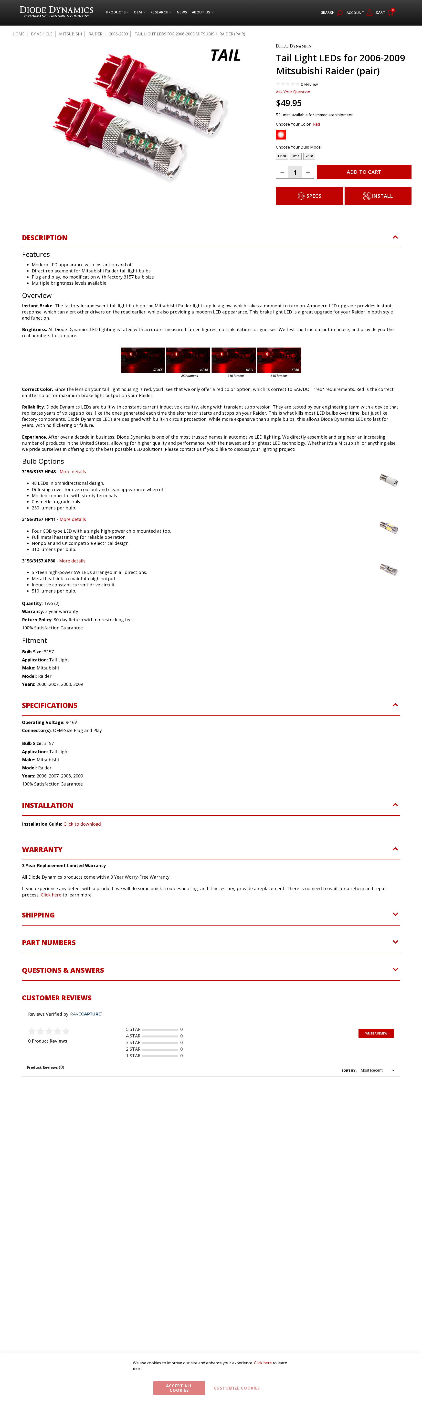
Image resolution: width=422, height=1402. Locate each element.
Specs (314, 196)
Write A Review (376, 1059)
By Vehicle (42, 34)
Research (159, 13)
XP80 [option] (309, 156)
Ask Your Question (293, 92)
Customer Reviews (57, 1022)
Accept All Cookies (179, 1388)
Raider (95, 34)
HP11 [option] (295, 156)
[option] (281, 135)
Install (382, 196)
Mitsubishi (70, 34)
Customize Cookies (237, 1388)
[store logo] (56, 12)
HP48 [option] (282, 156)
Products (116, 13)
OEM (138, 13)
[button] (35, 212)
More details (73, 497)
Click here (51, 920)
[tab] (211, 265)
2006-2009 (118, 34)
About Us (201, 13)
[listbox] (339, 136)
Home (18, 34)
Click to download (82, 849)
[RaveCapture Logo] (85, 1039)
